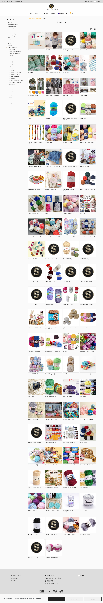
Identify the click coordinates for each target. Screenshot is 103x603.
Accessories (12, 49)
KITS (9, 37)
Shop (29, 18)
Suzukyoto (51, 7)
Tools (9, 99)
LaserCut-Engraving (12, 39)
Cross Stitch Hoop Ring (15, 72)
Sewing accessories (36, 18)
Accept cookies (56, 599)
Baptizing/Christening (13, 24)
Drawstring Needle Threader (16, 80)
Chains (11, 68)
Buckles (12, 63)
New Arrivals (11, 41)
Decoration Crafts (12, 26)
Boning (11, 59)
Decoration (12, 78)
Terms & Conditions (16, 577)
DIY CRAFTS (11, 28)
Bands (11, 55)
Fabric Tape (12, 86)
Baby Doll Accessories (15, 53)
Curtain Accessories (14, 76)
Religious (10, 43)
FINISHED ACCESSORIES (14, 30)
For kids (10, 32)
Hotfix (11, 95)
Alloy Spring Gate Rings (15, 51)
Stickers (10, 97)
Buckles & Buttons (14, 65)
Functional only (74, 599)
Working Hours (89, 1)
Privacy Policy (14, 578)
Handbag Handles (14, 92)
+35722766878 (50, 582)
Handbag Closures (14, 90)
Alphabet (10, 22)
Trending (10, 101)
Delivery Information (16, 575)
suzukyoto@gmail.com (17, 1)
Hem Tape (12, 93)
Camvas (12, 66)
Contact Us (13, 580)
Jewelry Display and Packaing (14, 36)
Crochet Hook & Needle (15, 70)
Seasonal (10, 45)
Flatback (12, 88)
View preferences (92, 599)
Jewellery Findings (12, 34)
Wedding (10, 103)
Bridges (12, 61)
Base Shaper (13, 57)
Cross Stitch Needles (14, 74)
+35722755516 (7, 1)
